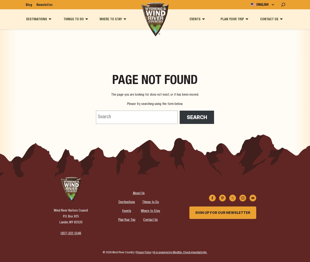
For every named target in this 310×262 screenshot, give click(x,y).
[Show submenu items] (50, 19)
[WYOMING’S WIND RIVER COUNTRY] (155, 19)
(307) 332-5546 (71, 233)
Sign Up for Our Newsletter (222, 212)
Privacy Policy (143, 252)
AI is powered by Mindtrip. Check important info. (180, 252)
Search (197, 117)
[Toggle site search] (283, 4)
